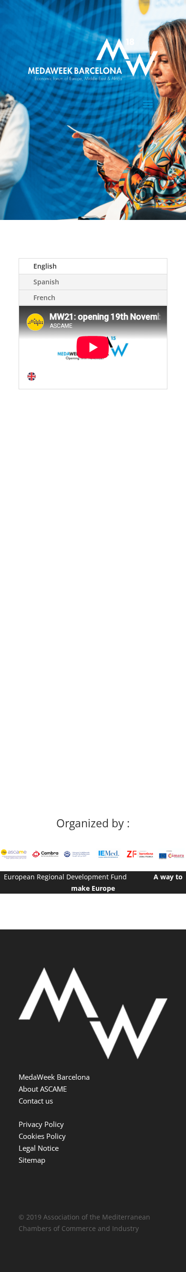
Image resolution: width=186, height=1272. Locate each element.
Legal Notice (39, 1148)
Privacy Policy (41, 1124)
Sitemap (32, 1160)
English (45, 266)
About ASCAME (43, 1089)
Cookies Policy (42, 1136)
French (44, 297)
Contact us (36, 1100)
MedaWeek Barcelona (54, 1077)
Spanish (46, 281)
